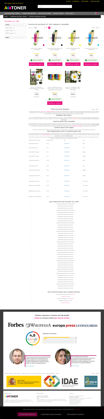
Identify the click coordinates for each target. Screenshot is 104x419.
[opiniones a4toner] (29, 367)
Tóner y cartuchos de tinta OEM (42, 397)
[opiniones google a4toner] (52, 328)
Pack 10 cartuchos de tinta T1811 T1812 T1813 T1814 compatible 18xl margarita (54, 88)
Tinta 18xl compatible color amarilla (73, 49)
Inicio (6, 16)
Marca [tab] (7, 37)
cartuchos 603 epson (66, 302)
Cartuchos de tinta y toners (18, 16)
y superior (11, 33)
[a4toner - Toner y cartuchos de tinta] (15, 7)
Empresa (97, 373)
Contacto (93, 373)
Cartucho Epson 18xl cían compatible (91, 49)
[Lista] (52, 28)
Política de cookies (77, 409)
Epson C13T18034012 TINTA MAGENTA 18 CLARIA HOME (36, 88)
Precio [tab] (7, 24)
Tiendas (57, 373)
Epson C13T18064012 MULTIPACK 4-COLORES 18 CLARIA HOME (73, 88)
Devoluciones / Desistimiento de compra (38, 373)
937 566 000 (68, 1)
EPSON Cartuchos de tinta (37, 16)
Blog (38, 398)
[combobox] (55, 6)
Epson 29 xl (73, 294)
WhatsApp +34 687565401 (74, 397)
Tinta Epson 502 (64, 296)
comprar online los (46, 111)
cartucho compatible (46, 134)
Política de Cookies (16, 373)
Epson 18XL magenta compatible (36, 49)
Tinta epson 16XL (71, 298)
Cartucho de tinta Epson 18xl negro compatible (54, 49)
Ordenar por (30, 27)
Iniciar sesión (85, 1)
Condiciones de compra (25, 373)
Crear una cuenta (95, 1)
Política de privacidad (8, 373)
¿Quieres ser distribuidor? (50, 373)
